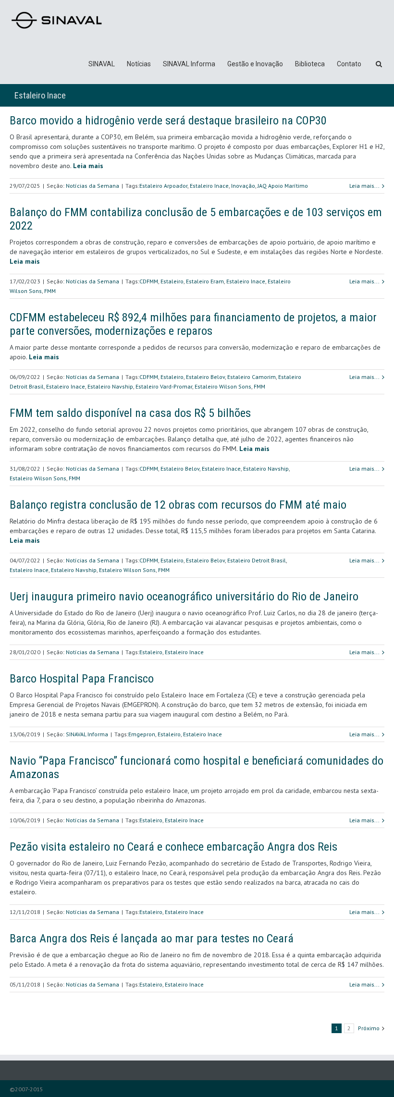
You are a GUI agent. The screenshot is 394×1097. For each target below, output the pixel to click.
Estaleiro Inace (209, 185)
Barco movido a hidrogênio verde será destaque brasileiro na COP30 (168, 120)
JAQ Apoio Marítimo (283, 185)
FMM (50, 290)
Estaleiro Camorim (251, 376)
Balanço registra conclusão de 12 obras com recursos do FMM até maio (178, 505)
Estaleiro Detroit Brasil (256, 560)
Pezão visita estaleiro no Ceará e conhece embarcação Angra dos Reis (173, 846)
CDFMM (148, 281)
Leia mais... (364, 185)
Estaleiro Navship (110, 386)
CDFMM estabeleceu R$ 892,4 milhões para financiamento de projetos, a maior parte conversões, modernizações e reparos (193, 324)
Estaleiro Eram (205, 281)
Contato (349, 64)
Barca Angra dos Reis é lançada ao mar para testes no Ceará (152, 938)
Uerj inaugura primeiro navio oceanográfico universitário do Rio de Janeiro (184, 596)
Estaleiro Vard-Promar (163, 386)
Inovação (243, 185)
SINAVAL (101, 64)
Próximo (369, 1028)
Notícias (139, 64)
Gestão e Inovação (255, 64)
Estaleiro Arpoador (163, 185)
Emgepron (141, 734)
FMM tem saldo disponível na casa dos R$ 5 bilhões (130, 413)
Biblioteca (310, 64)
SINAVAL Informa (189, 64)
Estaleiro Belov (205, 376)
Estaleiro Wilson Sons (223, 386)
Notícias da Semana (92, 185)
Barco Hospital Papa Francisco (82, 678)
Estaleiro (172, 281)
